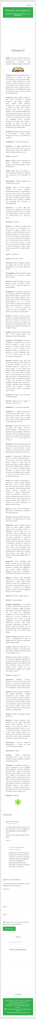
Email (5, 914)
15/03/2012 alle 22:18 (15, 849)
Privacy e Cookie (15, 1005)
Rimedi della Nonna (22, 1002)
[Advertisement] (18, 31)
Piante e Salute (13, 1002)
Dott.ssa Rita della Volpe (15, 847)
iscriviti (9, 924)
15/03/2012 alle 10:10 (12, 823)
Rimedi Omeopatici (17, 10)
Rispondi (8, 840)
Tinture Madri (28, 1000)
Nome (5, 906)
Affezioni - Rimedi (19, 1000)
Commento (6, 889)
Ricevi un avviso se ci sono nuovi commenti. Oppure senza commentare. (16, 923)
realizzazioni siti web (24, 1012)
